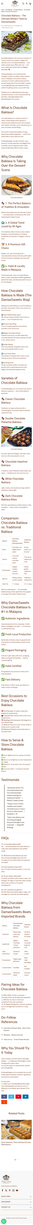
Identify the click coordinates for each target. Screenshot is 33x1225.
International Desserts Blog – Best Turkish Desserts (17, 1029)
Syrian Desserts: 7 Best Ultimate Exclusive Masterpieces (16, 1143)
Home (2, 10)
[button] (16, 1159)
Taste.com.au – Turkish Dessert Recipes (16, 1039)
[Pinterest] (10, 1190)
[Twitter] (6, 1190)
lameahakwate (7, 25)
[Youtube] (17, 1190)
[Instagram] (13, 1190)
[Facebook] (2, 1190)
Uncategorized (8, 10)
